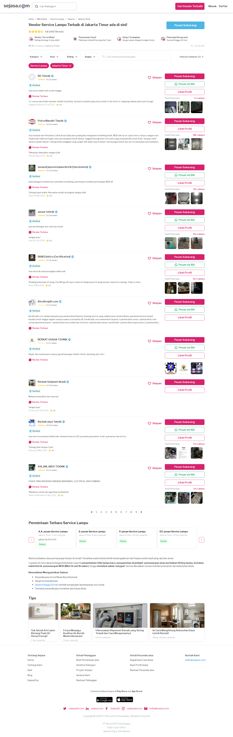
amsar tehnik (46, 211)
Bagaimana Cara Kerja (141, 660)
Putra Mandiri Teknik (50, 120)
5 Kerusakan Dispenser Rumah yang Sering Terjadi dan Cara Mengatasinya (120, 632)
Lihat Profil (185, 91)
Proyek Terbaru (84, 670)
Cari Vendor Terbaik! (190, 6)
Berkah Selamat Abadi (52, 381)
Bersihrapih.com (48, 301)
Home (30, 660)
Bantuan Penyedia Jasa (142, 670)
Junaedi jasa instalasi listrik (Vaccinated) (63, 167)
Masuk (212, 6)
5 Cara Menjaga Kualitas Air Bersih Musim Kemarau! (73, 633)
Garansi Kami (83, 675)
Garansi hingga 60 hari (46, 584)
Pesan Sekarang (185, 25)
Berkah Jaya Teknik (49, 421)
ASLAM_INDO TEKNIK (51, 466)
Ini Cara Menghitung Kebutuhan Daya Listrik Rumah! (173, 632)
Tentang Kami (34, 665)
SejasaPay (33, 680)
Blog (29, 675)
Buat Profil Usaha (139, 665)
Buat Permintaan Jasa (87, 660)
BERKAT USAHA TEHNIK (52, 339)
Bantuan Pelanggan (86, 680)
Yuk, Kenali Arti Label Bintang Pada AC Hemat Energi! (43, 633)
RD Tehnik (44, 75)
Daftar (223, 6)
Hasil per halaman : (189, 56)
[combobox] (57, 6)
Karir (29, 670)
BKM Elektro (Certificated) (54, 256)
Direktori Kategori (85, 665)
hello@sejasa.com (195, 660)
